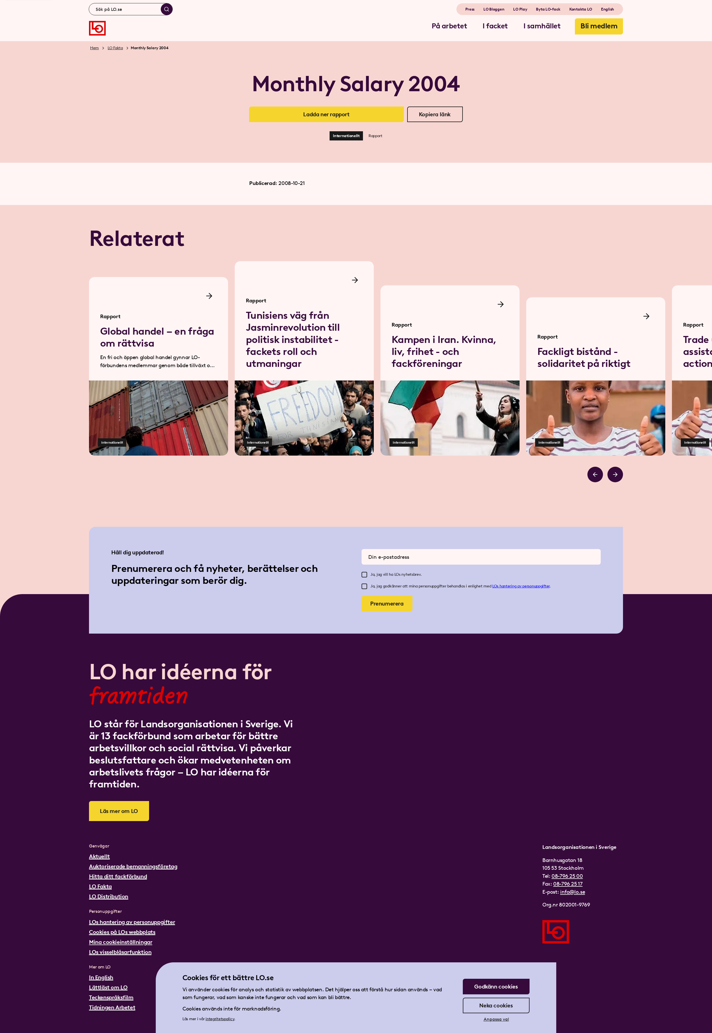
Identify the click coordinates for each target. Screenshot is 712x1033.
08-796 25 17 (567, 884)
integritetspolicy (220, 1019)
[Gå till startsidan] (97, 28)
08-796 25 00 (567, 876)
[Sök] (166, 9)
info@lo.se (572, 892)
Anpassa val (496, 1019)
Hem (94, 48)
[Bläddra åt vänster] (595, 474)
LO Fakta (115, 48)
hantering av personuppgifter (525, 586)
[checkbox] (364, 574)
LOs (496, 586)
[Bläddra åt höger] (615, 474)
